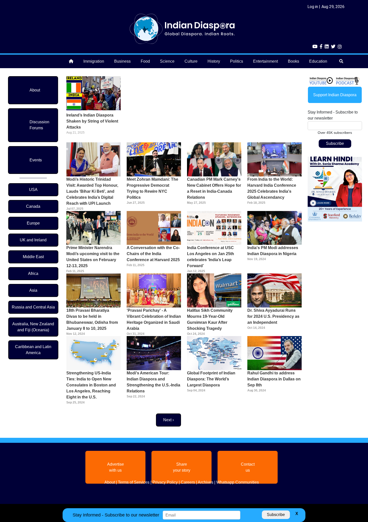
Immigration (93, 61)
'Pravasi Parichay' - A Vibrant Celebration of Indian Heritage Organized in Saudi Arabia (154, 319)
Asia (33, 290)
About (35, 90)
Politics (236, 61)
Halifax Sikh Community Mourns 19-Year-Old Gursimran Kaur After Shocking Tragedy (210, 319)
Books (293, 61)
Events (36, 160)
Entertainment (265, 61)
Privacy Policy (165, 482)
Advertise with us (115, 467)
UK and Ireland (33, 240)
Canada (33, 206)
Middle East (33, 257)
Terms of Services (133, 482)
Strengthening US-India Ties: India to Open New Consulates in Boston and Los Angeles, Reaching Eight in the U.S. (91, 385)
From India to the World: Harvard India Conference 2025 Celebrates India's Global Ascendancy (271, 188)
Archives (205, 482)
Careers (188, 482)
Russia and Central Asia (33, 307)
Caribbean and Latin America (33, 350)
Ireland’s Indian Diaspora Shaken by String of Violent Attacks (92, 121)
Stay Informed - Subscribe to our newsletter (333, 115)
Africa (33, 273)
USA (33, 189)
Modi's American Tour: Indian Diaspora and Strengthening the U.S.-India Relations (153, 382)
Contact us (248, 467)
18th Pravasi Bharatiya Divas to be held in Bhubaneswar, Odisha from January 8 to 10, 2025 (92, 319)
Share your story (181, 467)
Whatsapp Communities (237, 482)
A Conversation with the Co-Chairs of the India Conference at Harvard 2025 (153, 254)
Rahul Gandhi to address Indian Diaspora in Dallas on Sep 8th (274, 379)
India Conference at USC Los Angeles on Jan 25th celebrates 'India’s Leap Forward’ (210, 257)
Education (318, 61)
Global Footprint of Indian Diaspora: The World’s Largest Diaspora (211, 379)
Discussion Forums (39, 125)
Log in (312, 6)
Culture (191, 61)
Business (122, 61)
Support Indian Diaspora (334, 95)
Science (167, 61)
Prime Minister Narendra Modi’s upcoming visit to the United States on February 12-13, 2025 (92, 257)
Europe (33, 223)
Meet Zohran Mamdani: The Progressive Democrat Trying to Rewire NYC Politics (152, 188)
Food (145, 61)
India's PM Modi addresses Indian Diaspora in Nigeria (272, 251)
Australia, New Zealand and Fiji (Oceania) (33, 327)
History (214, 61)
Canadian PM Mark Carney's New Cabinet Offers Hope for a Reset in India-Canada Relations (214, 188)
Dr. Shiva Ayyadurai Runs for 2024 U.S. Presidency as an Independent (273, 316)
